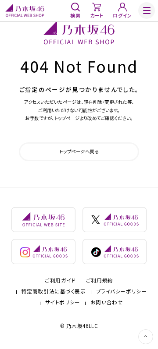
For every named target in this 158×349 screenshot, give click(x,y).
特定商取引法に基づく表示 (54, 292)
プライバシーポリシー (121, 292)
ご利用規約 (99, 281)
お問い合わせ (106, 303)
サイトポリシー (62, 303)
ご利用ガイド (60, 281)
